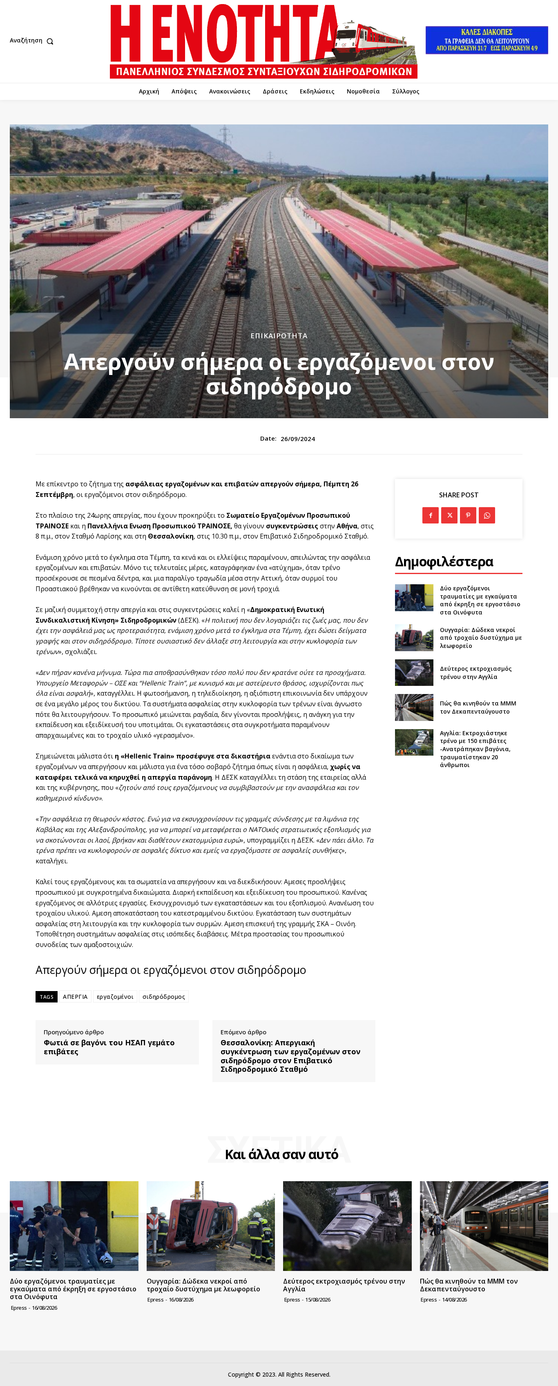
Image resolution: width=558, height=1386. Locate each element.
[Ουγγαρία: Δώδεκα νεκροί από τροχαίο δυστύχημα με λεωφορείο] (414, 637)
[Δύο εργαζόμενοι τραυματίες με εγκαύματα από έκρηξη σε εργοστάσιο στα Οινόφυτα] (414, 597)
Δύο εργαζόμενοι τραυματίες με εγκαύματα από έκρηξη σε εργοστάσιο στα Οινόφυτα (480, 600)
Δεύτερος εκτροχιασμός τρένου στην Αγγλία (476, 673)
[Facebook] (430, 515)
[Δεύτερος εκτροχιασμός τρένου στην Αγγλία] (414, 672)
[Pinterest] (468, 515)
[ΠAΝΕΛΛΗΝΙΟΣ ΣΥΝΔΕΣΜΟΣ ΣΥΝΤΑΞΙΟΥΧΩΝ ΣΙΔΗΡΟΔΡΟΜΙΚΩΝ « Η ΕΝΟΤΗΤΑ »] (263, 41)
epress (19, 1307)
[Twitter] (449, 515)
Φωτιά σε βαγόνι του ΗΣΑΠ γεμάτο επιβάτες (109, 1047)
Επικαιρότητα (279, 335)
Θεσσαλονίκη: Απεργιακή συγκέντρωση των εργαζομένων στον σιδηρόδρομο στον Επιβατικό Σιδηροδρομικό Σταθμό (290, 1055)
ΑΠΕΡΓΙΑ (75, 996)
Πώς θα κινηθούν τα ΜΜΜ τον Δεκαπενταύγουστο (478, 707)
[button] (33, 41)
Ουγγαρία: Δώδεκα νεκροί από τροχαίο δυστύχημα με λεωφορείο (481, 638)
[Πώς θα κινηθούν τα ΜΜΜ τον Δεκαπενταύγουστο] (414, 707)
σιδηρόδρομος (164, 996)
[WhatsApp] (487, 515)
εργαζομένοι (115, 996)
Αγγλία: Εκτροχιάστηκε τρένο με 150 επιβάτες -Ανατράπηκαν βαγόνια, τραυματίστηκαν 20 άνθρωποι (475, 749)
